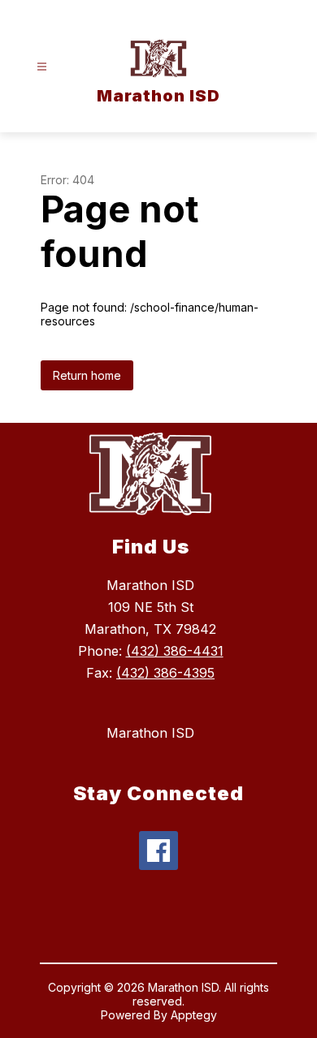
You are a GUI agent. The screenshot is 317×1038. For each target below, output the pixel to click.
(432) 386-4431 (175, 651)
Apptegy (194, 1015)
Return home (87, 375)
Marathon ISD (150, 733)
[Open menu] (42, 67)
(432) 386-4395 (165, 673)
